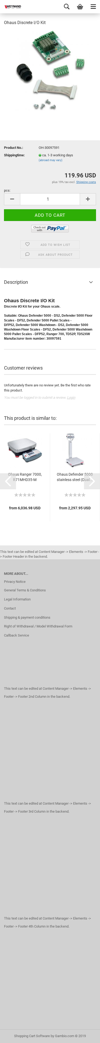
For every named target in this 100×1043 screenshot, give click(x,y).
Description (16, 282)
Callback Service (16, 635)
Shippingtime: (14, 155)
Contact (10, 608)
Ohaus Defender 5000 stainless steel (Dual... (75, 477)
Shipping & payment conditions (27, 617)
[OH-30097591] (50, 70)
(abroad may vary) (50, 160)
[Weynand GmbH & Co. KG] (10, 6)
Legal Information (17, 599)
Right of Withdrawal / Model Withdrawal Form (38, 626)
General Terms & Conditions (25, 590)
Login (71, 398)
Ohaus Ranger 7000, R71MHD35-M (25, 477)
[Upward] (85, 1035)
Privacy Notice (15, 582)
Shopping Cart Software (32, 1036)
